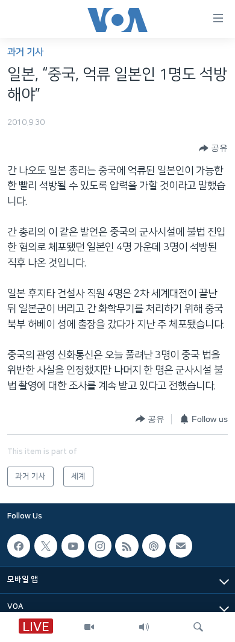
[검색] (198, 627)
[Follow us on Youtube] (72, 545)
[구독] (180, 545)
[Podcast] (153, 545)
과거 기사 (25, 52)
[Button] (213, 148)
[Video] (89, 627)
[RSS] (126, 545)
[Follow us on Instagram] (99, 545)
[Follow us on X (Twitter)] (45, 545)
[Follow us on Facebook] (18, 545)
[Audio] (144, 627)
